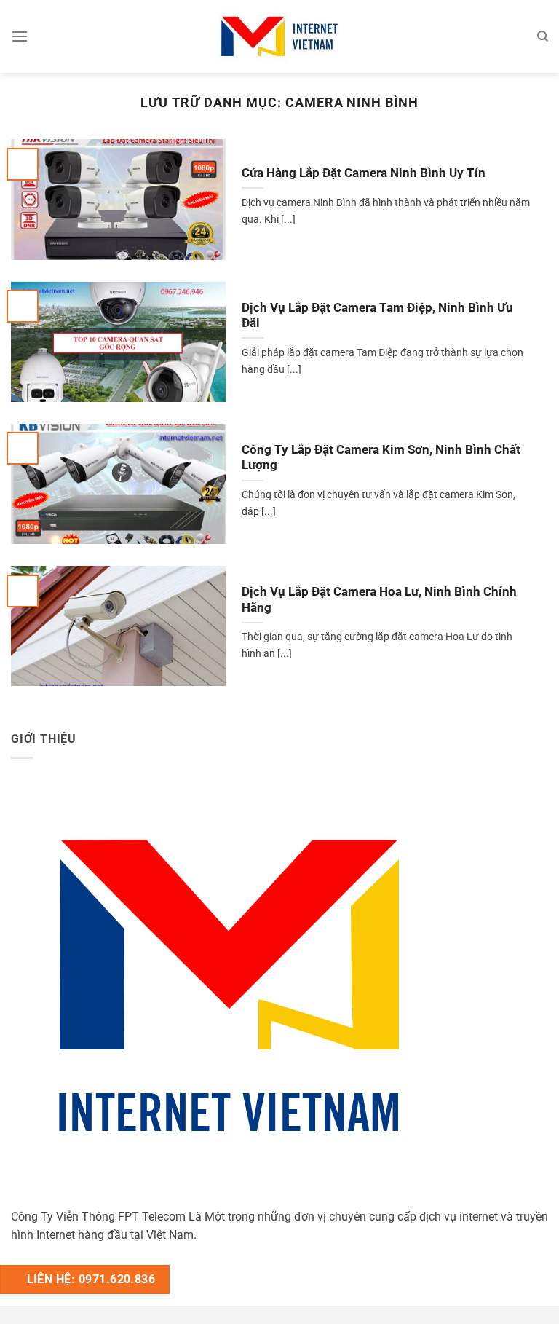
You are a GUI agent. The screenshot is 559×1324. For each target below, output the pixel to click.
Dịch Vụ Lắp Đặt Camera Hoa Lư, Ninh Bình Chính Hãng (379, 600)
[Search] (542, 36)
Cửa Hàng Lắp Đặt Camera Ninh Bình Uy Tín (363, 173)
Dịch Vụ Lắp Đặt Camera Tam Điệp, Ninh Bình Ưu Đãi (377, 316)
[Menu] (19, 36)
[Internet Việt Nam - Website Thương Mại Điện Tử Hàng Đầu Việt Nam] (279, 36)
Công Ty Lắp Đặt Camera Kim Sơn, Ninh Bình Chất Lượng (381, 458)
